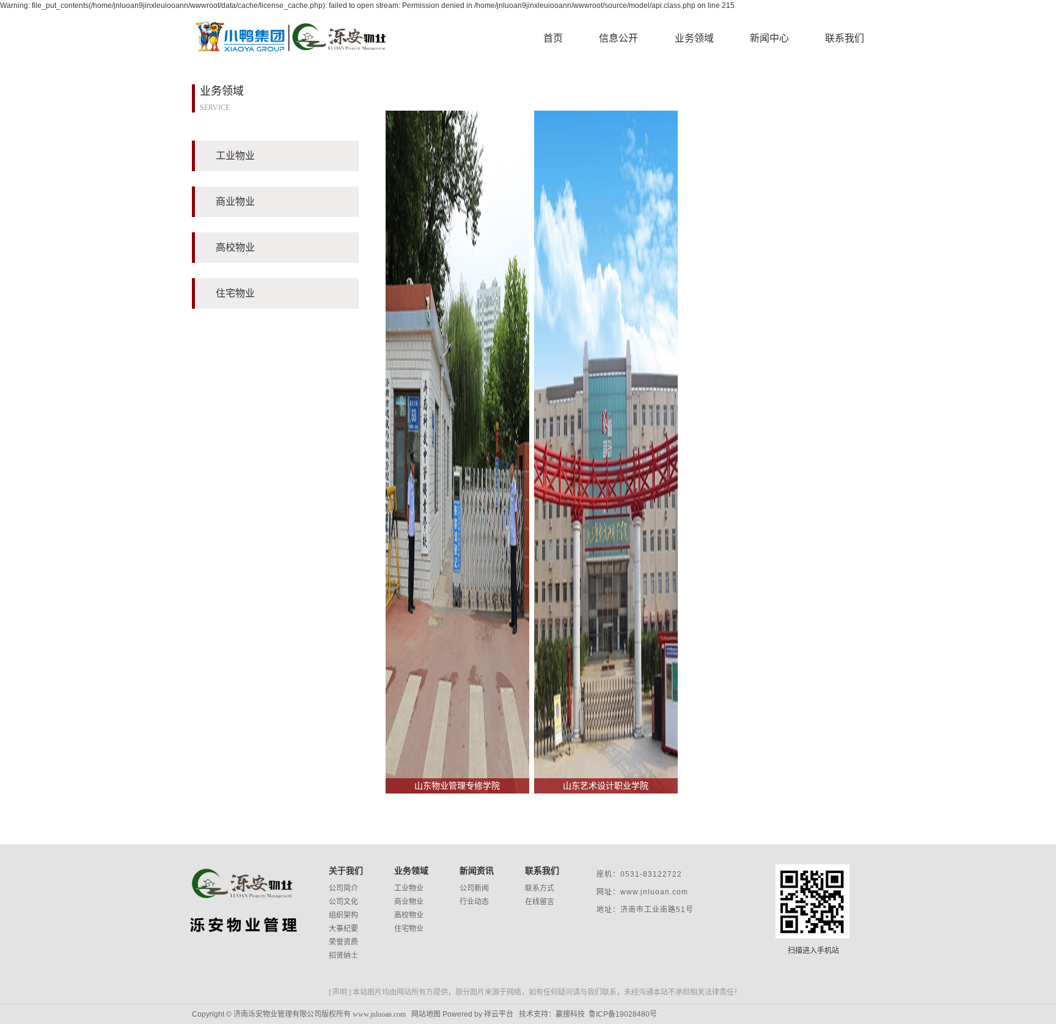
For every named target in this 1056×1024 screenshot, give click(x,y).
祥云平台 (498, 1014)
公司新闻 (474, 888)
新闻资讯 (477, 870)
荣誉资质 (343, 942)
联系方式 (539, 888)
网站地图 (426, 1014)
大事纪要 (343, 928)
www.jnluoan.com (379, 1014)
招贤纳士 (343, 955)
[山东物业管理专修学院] (457, 451)
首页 (553, 38)
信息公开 (618, 38)
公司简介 (343, 888)
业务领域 (694, 38)
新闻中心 (769, 38)
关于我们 (346, 870)
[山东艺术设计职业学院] (606, 451)
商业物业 (409, 901)
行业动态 (474, 901)
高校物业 (409, 915)
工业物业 (409, 888)
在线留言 (539, 901)
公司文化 (343, 901)
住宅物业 (409, 928)
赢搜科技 (570, 1014)
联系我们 (844, 38)
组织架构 (343, 915)
